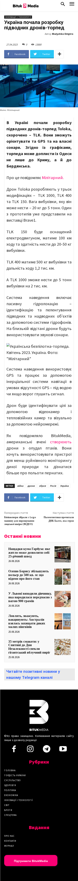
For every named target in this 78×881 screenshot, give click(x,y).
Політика (10, 790)
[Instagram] (30, 750)
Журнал (9, 845)
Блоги (8, 810)
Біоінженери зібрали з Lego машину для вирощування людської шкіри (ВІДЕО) (20, 521)
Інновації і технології (18, 17)
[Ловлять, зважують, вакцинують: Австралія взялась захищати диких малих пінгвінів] (62, 621)
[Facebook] (14, 750)
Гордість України (15, 775)
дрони (31, 485)
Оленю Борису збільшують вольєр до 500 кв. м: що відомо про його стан (28, 574)
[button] (63, 5)
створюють (61, 441)
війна (20, 485)
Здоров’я (10, 785)
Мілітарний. (53, 177)
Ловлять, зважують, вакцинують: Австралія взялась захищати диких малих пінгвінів (26, 621)
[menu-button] (72, 5)
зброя (42, 485)
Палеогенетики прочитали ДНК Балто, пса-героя (59, 519)
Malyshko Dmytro (62, 33)
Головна (10, 770)
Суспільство (12, 780)
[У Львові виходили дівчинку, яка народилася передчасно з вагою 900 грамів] (62, 599)
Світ (6, 805)
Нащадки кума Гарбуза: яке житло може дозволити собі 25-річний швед (29, 552)
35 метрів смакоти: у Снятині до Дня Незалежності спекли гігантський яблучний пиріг (29, 647)
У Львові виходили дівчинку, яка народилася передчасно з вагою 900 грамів (30, 597)
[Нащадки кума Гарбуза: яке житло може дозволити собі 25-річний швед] (62, 554)
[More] (59, 54)
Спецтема (10, 815)
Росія (53, 485)
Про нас (9, 835)
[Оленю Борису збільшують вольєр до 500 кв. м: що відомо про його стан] (62, 577)
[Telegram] (47, 750)
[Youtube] (63, 750)
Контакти (10, 840)
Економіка (11, 795)
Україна (64, 485)
